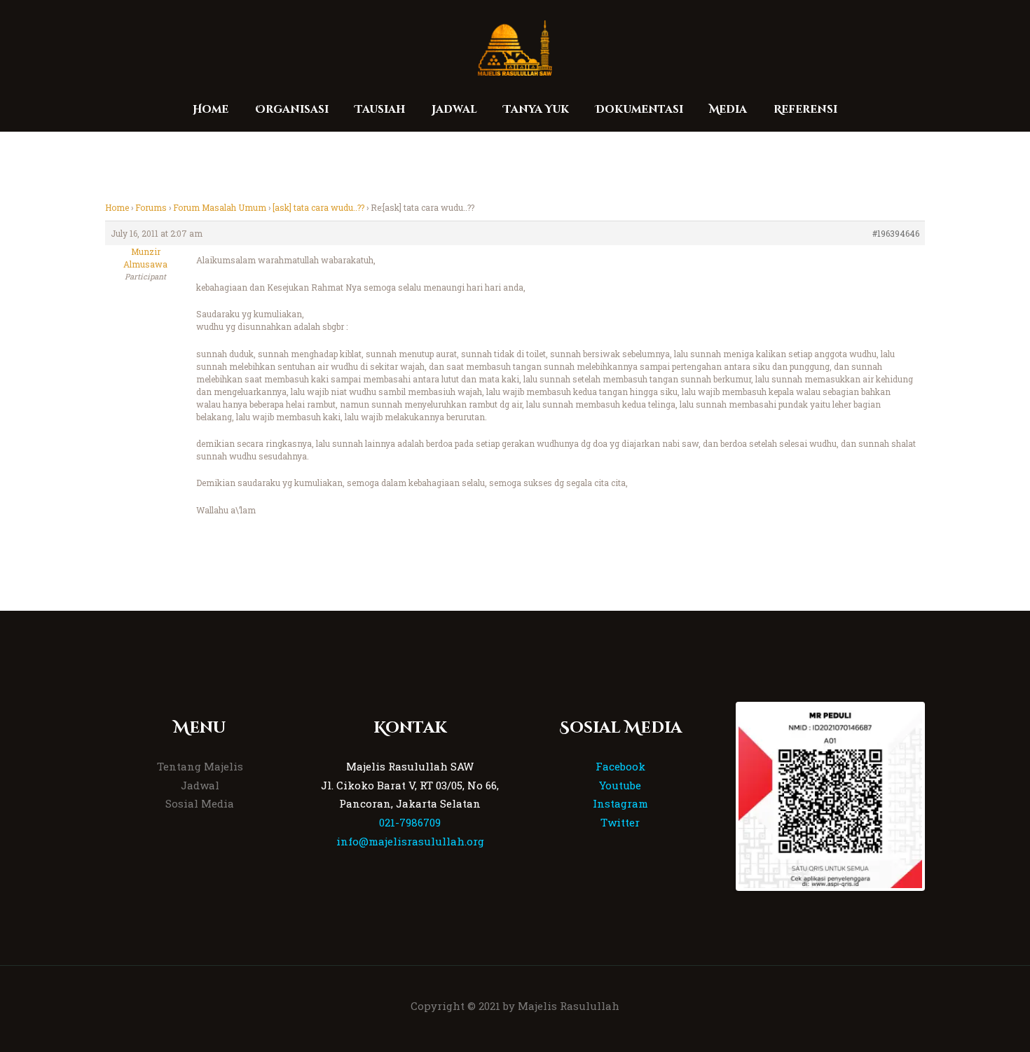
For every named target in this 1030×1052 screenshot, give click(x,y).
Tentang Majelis (200, 766)
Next (943, 796)
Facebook (620, 766)
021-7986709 (410, 822)
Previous (717, 796)
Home (117, 207)
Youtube (620, 785)
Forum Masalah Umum (219, 207)
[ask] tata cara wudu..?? (318, 207)
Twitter (620, 822)
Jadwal (200, 785)
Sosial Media (199, 803)
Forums (151, 207)
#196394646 (895, 233)
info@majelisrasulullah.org (410, 841)
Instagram (620, 803)
